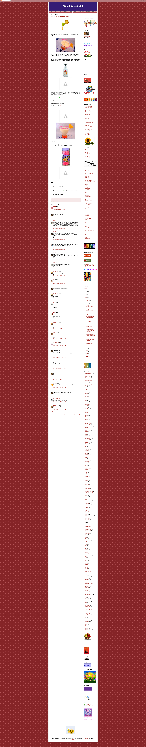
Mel (85, 522)
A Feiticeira (55, 11)
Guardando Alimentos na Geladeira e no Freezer (90, 335)
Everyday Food (87, 197)
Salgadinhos (87, 586)
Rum (86, 582)
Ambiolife (86, 149)
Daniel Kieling (87, 153)
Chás (86, 416)
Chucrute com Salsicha (89, 111)
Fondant (86, 462)
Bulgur (86, 400)
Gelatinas (86, 476)
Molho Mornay (87, 531)
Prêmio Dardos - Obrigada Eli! (89, 309)
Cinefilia (86, 152)
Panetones (87, 546)
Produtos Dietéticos (88, 571)
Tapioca (86, 610)
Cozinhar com (87, 428)
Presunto (86, 568)
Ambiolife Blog (87, 150)
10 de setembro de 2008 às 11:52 (59, 328)
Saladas (86, 584)
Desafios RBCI (87, 439)
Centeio (86, 409)
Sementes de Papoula (89, 595)
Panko (86, 548)
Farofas (86, 457)
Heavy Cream (87, 485)
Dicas (86, 445)
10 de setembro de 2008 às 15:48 (59, 345)
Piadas (86, 560)
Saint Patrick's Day (88, 583)
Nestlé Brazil (87, 215)
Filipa (54, 302)
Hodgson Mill (87, 204)
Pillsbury (86, 222)
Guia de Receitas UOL (89, 203)
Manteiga (86, 514)
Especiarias (87, 454)
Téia (54, 279)
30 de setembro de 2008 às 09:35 (59, 409)
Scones (86, 590)
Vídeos (86, 625)
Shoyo (86, 597)
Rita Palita (87, 578)
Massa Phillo (87, 519)
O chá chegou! (88, 327)
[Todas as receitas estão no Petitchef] (87, 256)
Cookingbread (87, 187)
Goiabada (86, 480)
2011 (86, 294)
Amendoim (87, 382)
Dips (85, 447)
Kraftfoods (87, 210)
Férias (86, 458)
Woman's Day (87, 238)
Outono (86, 542)
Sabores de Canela (88, 129)
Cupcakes (86, 435)
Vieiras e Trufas (88, 134)
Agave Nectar (87, 374)
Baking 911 (87, 176)
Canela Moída (87, 110)
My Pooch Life (87, 156)
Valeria (54, 312)
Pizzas (86, 561)
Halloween (87, 484)
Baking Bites (87, 177)
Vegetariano (87, 621)
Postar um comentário (56, 411)
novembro (88, 302)
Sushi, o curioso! (89, 345)
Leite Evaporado (88, 504)
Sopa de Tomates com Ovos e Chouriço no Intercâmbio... (90, 330)
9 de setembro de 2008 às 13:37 (59, 259)
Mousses (86, 534)
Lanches (86, 496)
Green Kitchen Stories (89, 122)
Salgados (65, 11)
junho (87, 350)
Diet (85, 446)
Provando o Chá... (89, 326)
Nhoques (86, 538)
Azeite (86, 389)
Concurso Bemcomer (89, 426)
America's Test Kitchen (89, 173)
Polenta (86, 563)
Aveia (86, 388)
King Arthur (87, 208)
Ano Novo (86, 385)
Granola (86, 481)
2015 (86, 288)
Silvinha (54, 332)
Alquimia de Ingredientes (89, 380)
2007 (86, 359)
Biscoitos (86, 394)
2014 (86, 289)
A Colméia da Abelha (88, 106)
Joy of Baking (87, 207)
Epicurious (87, 195)
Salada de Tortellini (89, 319)
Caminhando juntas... (90, 306)
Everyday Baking (88, 196)
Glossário (70, 11)
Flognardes (87, 461)
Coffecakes (87, 420)
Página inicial (65, 414)
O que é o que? (88, 540)
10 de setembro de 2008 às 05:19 (59, 308)
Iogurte (86, 495)
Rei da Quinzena (88, 576)
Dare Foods (87, 193)
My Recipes (87, 214)
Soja (85, 599)
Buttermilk (86, 401)
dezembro (88, 300)
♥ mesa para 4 (56, 342)
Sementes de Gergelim (89, 594)
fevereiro (87, 356)
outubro (87, 303)
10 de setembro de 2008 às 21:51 (59, 379)
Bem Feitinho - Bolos (88, 180)
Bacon (86, 390)
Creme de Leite (87, 430)
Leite (86, 499)
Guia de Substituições (89, 483)
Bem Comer (87, 178)
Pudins (86, 572)
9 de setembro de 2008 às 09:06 (59, 217)
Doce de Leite (87, 449)
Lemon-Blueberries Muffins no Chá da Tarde (89, 323)
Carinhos (86, 407)
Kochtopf (86, 123)
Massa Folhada (87, 518)
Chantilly (86, 415)
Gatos (86, 473)
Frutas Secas (87, 468)
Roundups (87, 580)
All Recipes (87, 172)
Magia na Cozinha (73, 5)
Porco (86, 565)
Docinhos (86, 450)
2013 (86, 291)
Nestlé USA (87, 216)
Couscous (86, 427)
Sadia (86, 226)
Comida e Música (88, 424)
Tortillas (86, 616)
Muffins (86, 536)
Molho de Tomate (88, 530)
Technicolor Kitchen (88, 130)
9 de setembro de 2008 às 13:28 (59, 249)
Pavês (86, 557)
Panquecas (87, 549)
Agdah (54, 206)
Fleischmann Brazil (88, 200)
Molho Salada (87, 533)
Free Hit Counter (87, 52)
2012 (86, 292)
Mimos (86, 525)
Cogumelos (87, 422)
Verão (86, 622)
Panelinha (86, 219)
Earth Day (86, 451)
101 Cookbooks (88, 170)
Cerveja (86, 411)
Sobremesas (87, 598)
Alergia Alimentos (88, 377)
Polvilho (86, 564)
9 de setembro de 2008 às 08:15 (59, 209)
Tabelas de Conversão (89, 609)
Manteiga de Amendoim (89, 515)
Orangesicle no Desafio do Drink (60, 16)
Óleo (86, 541)
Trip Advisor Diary (88, 157)
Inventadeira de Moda (89, 492)
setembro (88, 305)
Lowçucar (86, 211)
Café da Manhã (87, 404)
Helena (54, 262)
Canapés (86, 405)
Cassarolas (87, 408)
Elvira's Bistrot (87, 118)
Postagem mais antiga (76, 414)
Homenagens (87, 487)
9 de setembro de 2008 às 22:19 (59, 283)
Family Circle (87, 199)
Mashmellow (87, 517)
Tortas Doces (87, 613)
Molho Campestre (88, 529)
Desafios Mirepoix (88, 438)
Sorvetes (86, 603)
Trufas (86, 617)
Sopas (86, 602)
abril (87, 353)
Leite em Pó (87, 503)
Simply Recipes (87, 229)
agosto (87, 347)
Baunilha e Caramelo (88, 107)
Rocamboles (87, 579)
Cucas (86, 434)
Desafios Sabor (87, 442)
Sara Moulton (87, 227)
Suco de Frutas (87, 606)
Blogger (73, 739)
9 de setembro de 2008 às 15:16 (59, 275)
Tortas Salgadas (88, 614)
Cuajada (86, 432)
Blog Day (86, 396)
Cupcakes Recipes (88, 191)
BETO (54, 220)
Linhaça (86, 508)
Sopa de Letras (87, 601)
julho (87, 348)
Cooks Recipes (87, 188)
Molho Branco (87, 527)
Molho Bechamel (88, 526)
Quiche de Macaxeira (89, 126)
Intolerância (94, 11)
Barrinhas (86, 392)
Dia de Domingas (88, 117)
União (86, 234)
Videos (86, 624)
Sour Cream (87, 605)
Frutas (86, 466)
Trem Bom (87, 133)
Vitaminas (86, 628)
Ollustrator (86, 738)
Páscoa (86, 552)
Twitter (86, 618)
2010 (86, 296)
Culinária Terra (87, 189)
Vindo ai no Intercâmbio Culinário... (90, 337)
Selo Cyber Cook (88, 591)
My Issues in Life (88, 154)
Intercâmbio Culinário (89, 489)
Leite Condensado (88, 500)
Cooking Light (87, 185)
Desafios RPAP (87, 441)
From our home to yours (89, 121)
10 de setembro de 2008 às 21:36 (59, 368)
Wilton (86, 237)
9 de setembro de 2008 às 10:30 (59, 239)
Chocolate (87, 419)
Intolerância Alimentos (89, 491)
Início (51, 11)
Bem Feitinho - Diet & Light (90, 181)
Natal (86, 537)
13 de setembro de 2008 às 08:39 (59, 387)
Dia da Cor (87, 443)
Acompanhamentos (88, 373)
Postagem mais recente (55, 414)
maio (87, 351)
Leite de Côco (87, 502)
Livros (86, 510)
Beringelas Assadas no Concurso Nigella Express (90, 317)
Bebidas (86, 393)
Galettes (86, 470)
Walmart (86, 235)
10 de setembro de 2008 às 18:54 (59, 357)
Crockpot (86, 431)
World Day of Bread (88, 629)
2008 (86, 299)
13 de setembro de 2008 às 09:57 (59, 395)
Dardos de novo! (89, 314)
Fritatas (86, 465)
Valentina (55, 383)
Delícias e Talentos (88, 115)
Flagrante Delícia (88, 119)
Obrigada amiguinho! (89, 310)
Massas (86, 521)
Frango (86, 464)
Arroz (86, 386)
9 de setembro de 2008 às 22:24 (59, 290)
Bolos (86, 397)
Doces (60, 11)
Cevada (86, 412)
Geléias (86, 477)
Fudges (86, 469)
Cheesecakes (87, 417)
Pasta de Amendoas (88, 555)
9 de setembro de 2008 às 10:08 (59, 228)
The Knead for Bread (88, 231)
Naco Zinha (87, 125)
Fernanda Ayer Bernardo (58, 398)
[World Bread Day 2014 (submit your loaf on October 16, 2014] (89, 266)
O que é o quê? (81, 11)
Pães (86, 545)
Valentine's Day (87, 620)
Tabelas (74, 11)
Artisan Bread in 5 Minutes (89, 174)
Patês (86, 556)
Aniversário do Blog (88, 384)
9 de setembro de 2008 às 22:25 (59, 298)
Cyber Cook (87, 192)
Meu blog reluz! (88, 321)
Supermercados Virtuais (89, 230)
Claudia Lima (55, 231)
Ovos (86, 544)
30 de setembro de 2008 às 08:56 (59, 401)
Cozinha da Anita (88, 114)
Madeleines (87, 511)
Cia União (86, 184)
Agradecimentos (88, 376)
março (87, 354)
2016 (86, 286)
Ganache (86, 472)
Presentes (87, 567)
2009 (86, 297)
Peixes (86, 559)
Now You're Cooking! (88, 218)
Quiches (86, 575)
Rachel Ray (87, 223)
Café (86, 403)
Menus (86, 523)
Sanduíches (87, 587)
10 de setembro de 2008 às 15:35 (59, 338)
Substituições (87, 11)
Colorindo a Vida (88, 423)
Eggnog (86, 453)
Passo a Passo (87, 553)
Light (86, 506)
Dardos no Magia (89, 332)
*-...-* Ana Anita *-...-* (57, 242)
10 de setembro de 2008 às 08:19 (59, 318)
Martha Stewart (87, 212)
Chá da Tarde (87, 413)
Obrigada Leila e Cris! (90, 343)
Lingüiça (86, 507)
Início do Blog (87, 488)
